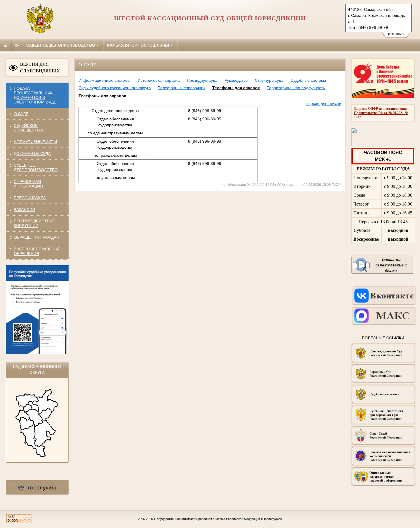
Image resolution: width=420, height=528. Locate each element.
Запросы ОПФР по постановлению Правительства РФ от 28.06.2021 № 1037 (381, 113)
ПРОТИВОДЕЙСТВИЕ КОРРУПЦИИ (34, 223)
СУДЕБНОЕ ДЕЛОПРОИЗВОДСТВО (36, 167)
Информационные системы (105, 80)
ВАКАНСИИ (24, 209)
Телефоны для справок (236, 87)
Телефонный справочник (181, 87)
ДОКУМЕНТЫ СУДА (32, 153)
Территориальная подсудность (296, 87)
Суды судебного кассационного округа (115, 87)
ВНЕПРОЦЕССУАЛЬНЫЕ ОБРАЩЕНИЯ (37, 251)
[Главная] (5, 45)
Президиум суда (202, 80)
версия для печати (323, 103)
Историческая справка (159, 80)
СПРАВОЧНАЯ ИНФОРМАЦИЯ (28, 183)
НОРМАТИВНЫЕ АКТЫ (35, 142)
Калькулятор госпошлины (138, 45)
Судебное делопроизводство (61, 45)
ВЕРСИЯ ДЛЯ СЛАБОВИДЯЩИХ (40, 67)
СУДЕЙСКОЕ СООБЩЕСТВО (28, 127)
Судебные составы (308, 80)
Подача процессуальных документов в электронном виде (35, 95)
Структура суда (269, 80)
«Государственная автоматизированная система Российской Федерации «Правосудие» (218, 519)
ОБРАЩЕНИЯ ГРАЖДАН (36, 237)
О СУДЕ (21, 113)
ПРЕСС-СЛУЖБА (30, 198)
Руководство (236, 80)
